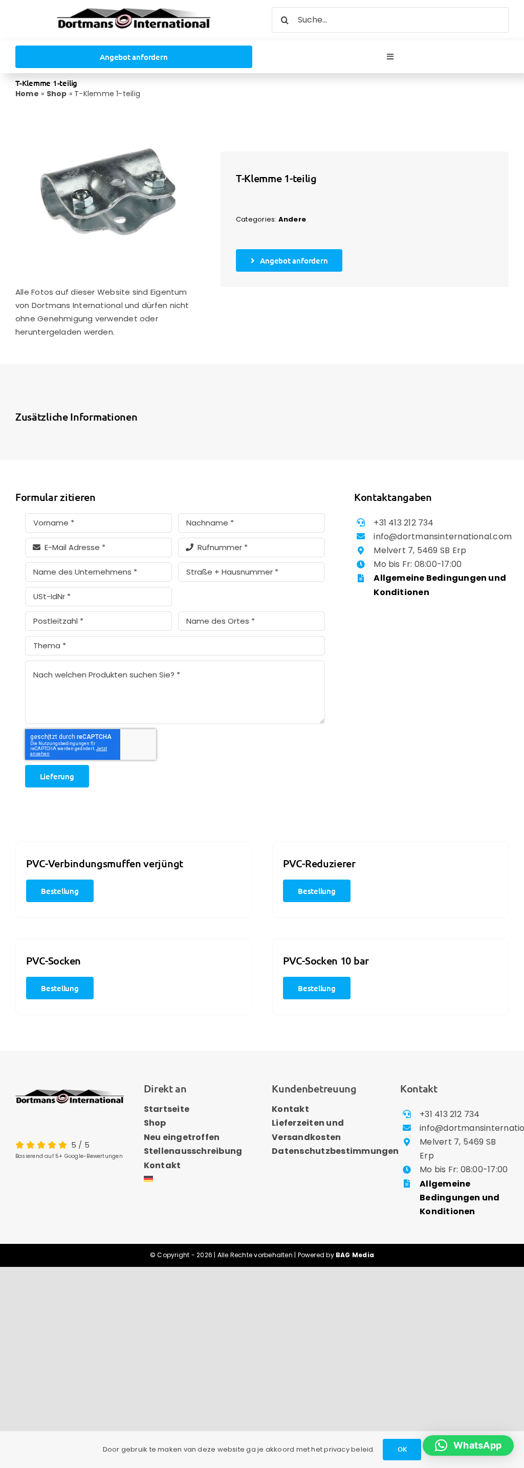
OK (402, 1449)
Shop (57, 94)
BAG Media (355, 1255)
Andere (292, 219)
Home (27, 94)
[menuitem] (198, 1179)
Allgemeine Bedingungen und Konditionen (459, 1197)
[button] (468, 1445)
